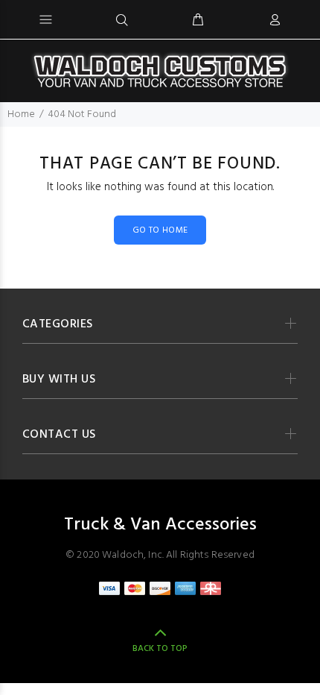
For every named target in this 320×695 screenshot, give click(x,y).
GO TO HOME (160, 230)
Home (21, 114)
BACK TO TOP (160, 648)
